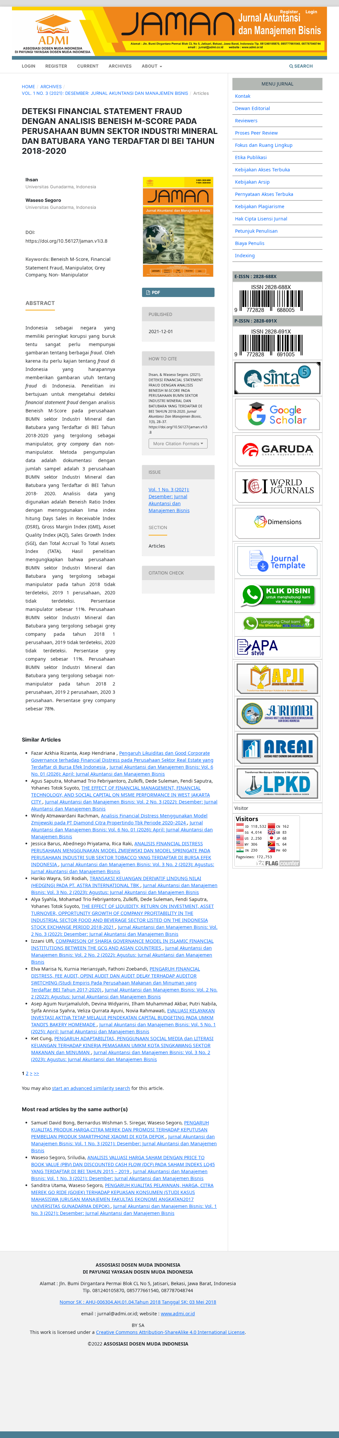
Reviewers (246, 120)
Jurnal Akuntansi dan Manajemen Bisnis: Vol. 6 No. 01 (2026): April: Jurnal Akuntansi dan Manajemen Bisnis (122, 829)
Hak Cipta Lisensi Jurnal (261, 218)
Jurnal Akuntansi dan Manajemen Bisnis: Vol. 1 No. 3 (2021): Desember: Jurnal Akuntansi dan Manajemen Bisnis (124, 1143)
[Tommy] (277, 595)
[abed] (277, 624)
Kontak (242, 96)
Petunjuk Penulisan (256, 231)
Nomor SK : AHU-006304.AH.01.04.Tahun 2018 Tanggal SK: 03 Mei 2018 (138, 1302)
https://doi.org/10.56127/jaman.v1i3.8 (66, 241)
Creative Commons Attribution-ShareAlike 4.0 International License (170, 1332)
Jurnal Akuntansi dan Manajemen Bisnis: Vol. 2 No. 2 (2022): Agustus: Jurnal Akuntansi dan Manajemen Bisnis (121, 955)
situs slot (32, 1390)
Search (303, 66)
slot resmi (33, 1355)
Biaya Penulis (250, 243)
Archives (120, 66)
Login (28, 66)
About (150, 66)
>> (36, 1073)
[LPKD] (277, 783)
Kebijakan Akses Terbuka (262, 169)
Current (88, 66)
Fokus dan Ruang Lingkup (264, 145)
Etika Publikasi (251, 157)
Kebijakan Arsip (252, 182)
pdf (155, 292)
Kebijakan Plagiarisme (259, 206)
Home (28, 86)
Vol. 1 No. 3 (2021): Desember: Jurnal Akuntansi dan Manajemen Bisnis (105, 93)
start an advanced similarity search (91, 1088)
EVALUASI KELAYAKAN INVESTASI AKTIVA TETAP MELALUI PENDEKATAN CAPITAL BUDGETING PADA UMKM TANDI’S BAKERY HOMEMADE (123, 1017)
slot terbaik (34, 1413)
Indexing (245, 255)
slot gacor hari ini (41, 1378)
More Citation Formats (176, 443)
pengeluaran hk (39, 1367)
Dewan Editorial (252, 108)
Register (56, 66)
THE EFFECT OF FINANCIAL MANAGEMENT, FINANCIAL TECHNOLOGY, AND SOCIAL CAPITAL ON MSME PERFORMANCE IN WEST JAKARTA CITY (120, 795)
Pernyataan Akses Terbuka (264, 194)
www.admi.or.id (178, 1313)
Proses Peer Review (256, 133)
